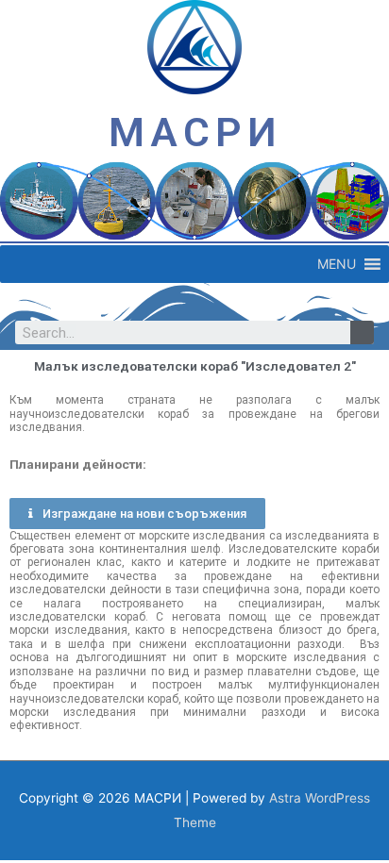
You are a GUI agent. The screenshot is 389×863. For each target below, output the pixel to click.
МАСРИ (195, 132)
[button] (336, 264)
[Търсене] (362, 332)
